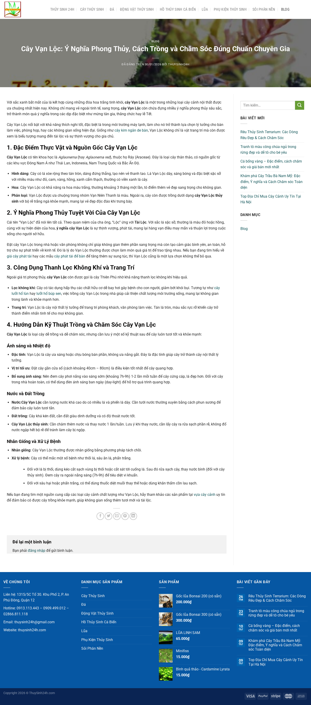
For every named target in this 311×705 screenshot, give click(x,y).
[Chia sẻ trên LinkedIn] (133, 516)
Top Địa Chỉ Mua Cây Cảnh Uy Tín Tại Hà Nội (270, 199)
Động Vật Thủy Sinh (137, 9)
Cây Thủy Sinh (92, 9)
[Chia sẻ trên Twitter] (108, 516)
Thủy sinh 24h (62, 9)
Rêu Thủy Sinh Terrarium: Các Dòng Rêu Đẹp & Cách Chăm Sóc (269, 135)
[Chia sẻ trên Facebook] (100, 516)
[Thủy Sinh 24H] (23, 9)
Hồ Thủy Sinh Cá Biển (178, 9)
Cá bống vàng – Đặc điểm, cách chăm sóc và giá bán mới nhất (271, 164)
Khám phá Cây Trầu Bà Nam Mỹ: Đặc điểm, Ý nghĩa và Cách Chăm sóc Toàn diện (271, 182)
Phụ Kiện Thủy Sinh (230, 9)
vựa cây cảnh (204, 494)
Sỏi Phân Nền (263, 9)
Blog (285, 9)
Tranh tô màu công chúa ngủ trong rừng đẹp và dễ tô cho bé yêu (268, 150)
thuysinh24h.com (32, 630)
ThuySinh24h (178, 64)
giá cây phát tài (19, 256)
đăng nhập (36, 550)
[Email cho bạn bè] (117, 516)
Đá (112, 9)
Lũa (205, 9)
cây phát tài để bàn (69, 256)
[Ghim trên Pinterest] (125, 516)
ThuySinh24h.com (42, 693)
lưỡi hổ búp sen (48, 293)
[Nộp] (299, 105)
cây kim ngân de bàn (131, 130)
